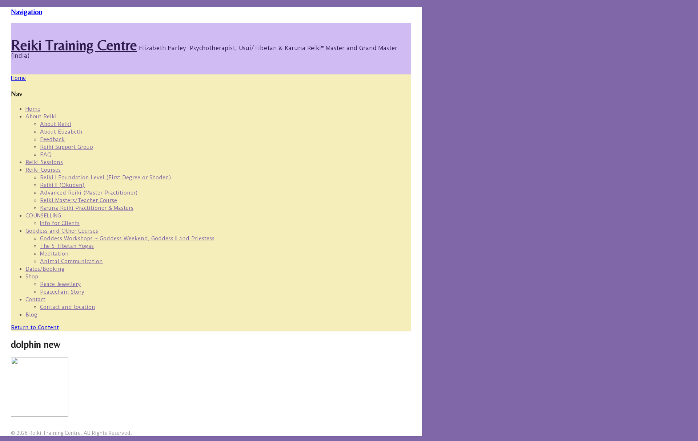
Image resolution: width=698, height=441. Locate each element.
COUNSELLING (43, 215)
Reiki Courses (43, 170)
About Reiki (41, 116)
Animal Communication (71, 261)
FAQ (46, 154)
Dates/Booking (45, 269)
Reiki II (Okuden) (62, 185)
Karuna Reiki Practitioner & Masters (86, 208)
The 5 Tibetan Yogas (67, 246)
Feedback (52, 139)
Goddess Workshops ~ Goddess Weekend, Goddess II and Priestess (127, 238)
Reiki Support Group (66, 147)
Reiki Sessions (44, 162)
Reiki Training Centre (74, 45)
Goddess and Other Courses (61, 231)
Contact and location (67, 307)
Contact (35, 299)
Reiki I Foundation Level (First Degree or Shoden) (105, 177)
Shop (31, 276)
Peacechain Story (62, 292)
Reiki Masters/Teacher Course (78, 200)
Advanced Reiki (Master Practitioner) (89, 192)
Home (32, 109)
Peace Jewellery (60, 284)
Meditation (54, 253)
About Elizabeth (61, 131)
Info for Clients (60, 223)
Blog (31, 314)
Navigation (26, 11)
